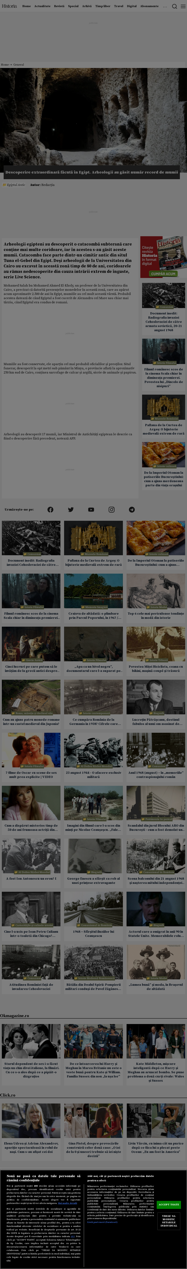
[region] (93, 1219)
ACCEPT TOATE (169, 1204)
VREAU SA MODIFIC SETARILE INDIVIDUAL (169, 1221)
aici (73, 1236)
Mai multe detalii (67, 1203)
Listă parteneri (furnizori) (102, 1222)
